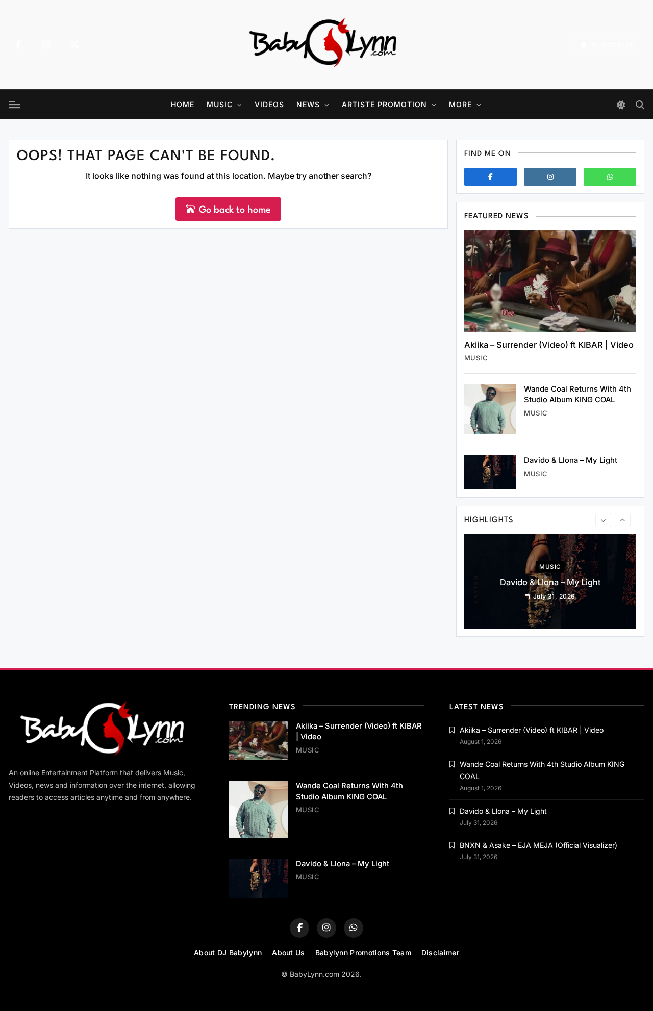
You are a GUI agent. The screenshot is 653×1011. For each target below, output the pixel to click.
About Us (288, 952)
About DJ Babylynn (228, 952)
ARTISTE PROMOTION (384, 104)
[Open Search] (640, 104)
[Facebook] (18, 45)
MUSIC (220, 104)
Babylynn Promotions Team (363, 952)
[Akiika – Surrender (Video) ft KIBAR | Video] (550, 281)
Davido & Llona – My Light (570, 460)
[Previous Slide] (603, 520)
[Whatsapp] (610, 177)
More (460, 104)
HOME (182, 104)
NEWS (308, 104)
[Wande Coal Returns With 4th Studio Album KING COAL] (490, 409)
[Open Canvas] (14, 104)
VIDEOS (269, 104)
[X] (74, 45)
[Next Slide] (622, 520)
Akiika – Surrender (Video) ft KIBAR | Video (549, 345)
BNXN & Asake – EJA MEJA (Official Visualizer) (538, 845)
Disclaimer (440, 952)
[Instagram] (46, 45)
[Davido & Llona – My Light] (490, 472)
